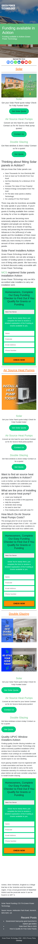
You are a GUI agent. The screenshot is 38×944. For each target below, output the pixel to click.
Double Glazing (19, 141)
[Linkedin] (19, 62)
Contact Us (19, 447)
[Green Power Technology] (8, 8)
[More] (29, 62)
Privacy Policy (31, 938)
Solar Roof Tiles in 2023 (28, 926)
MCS (4, 272)
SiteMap (19, 940)
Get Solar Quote (19, 428)
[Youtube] (26, 62)
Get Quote (19, 467)
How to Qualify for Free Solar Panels (23, 929)
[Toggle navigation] (35, 4)
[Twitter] (11, 62)
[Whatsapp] (15, 62)
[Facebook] (8, 62)
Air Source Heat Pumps (19, 119)
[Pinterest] (22, 62)
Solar (19, 99)
